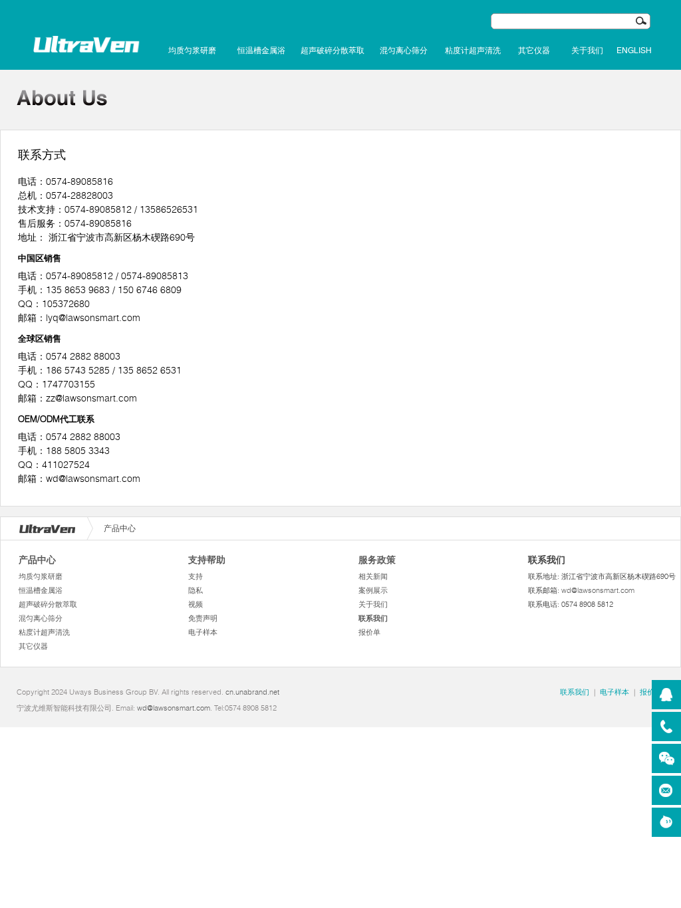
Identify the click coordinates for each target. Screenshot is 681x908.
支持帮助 (206, 560)
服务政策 (377, 560)
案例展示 (373, 590)
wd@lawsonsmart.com (597, 590)
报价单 (369, 632)
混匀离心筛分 (404, 50)
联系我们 (373, 618)
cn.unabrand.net (252, 692)
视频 (195, 604)
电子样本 (202, 632)
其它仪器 (534, 50)
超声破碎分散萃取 (332, 50)
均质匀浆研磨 (192, 50)
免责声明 (202, 618)
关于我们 (587, 50)
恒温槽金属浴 (261, 50)
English (634, 50)
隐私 (195, 590)
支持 (195, 576)
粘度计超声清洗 (473, 50)
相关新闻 (373, 576)
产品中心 (37, 560)
